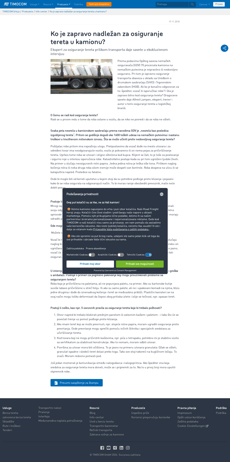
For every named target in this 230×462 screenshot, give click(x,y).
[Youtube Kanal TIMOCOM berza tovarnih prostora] (109, 448)
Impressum (184, 413)
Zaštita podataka (187, 421)
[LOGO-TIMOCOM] (15, 4)
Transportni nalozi (49, 408)
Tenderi (7, 430)
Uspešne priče (140, 413)
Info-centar (97, 417)
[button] (224, 48)
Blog (92, 413)
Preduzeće (62, 4)
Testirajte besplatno (99, 4)
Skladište (8, 421)
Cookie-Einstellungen (191, 426)
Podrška (78, 4)
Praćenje (44, 412)
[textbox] (176, 4)
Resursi (47, 4)
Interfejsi (44, 416)
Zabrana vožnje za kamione (107, 434)
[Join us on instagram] (128, 448)
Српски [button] (203, 4)
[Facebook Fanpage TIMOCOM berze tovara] (102, 448)
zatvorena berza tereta (17, 417)
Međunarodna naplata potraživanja (60, 420)
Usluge (33, 4)
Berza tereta (10, 413)
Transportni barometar (104, 426)
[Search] (192, 4)
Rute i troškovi (11, 426)
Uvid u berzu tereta (102, 421)
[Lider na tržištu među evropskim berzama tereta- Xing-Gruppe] (115, 448)
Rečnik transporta (101, 430)
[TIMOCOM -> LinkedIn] (122, 448)
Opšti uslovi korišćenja (191, 417)
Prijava (219, 4)
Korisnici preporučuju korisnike (150, 417)
